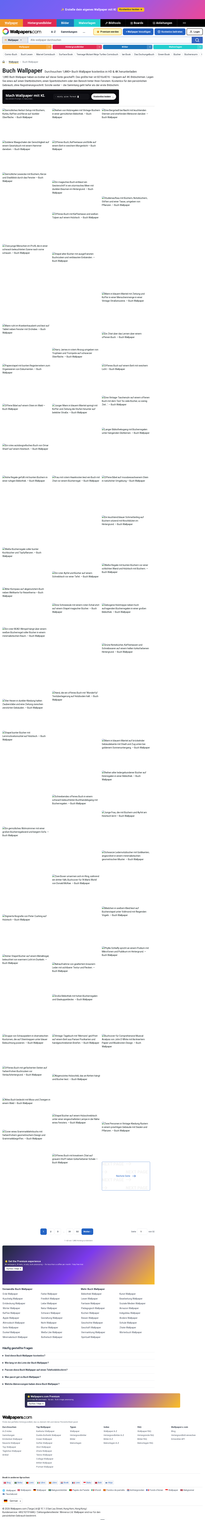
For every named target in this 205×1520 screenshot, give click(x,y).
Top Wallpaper (9, 1447)
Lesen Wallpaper (89, 1298)
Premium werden (109, 31)
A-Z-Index (7, 1431)
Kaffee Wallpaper (11, 1313)
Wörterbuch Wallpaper (130, 1332)
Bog (9, 1482)
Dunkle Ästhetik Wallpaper (48, 1435)
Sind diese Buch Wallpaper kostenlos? (25, 1355)
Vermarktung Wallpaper (93, 1332)
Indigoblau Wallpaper (129, 1313)
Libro (42, 1482)
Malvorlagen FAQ (145, 1443)
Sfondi (98, 1490)
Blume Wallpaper (49, 1327)
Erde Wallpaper (10, 1294)
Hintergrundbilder (40, 23)
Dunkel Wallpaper (11, 1332)
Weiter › (87, 1231)
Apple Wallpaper (11, 1318)
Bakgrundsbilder (59, 1490)
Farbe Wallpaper (49, 1294)
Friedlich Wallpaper (50, 1298)
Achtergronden (137, 1490)
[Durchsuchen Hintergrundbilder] (99, 47)
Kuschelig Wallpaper (13, 1298)
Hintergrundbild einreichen (183, 1435)
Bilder (65, 23)
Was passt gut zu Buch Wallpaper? (23, 1377)
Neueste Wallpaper (11, 1443)
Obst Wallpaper (43, 1447)
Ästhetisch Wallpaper (51, 1337)
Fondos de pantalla (116, 1490)
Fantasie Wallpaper (90, 1303)
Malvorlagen (87, 23)
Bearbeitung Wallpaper (131, 1298)
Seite (133, 1231)
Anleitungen (164, 23)
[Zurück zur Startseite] (21, 32)
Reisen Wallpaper (90, 1318)
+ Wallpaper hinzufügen (138, 31)
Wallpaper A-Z (110, 1431)
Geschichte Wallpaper (92, 1322)
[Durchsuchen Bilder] (149, 47)
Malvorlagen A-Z (111, 1443)
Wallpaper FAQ (144, 1431)
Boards (138, 23)
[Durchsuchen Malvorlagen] (200, 47)
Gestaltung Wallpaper (52, 1318)
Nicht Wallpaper (49, 1322)
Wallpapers (25, 1490)
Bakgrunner (189, 1490)
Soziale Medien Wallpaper (132, 1303)
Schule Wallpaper (128, 1322)
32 (77, 1231)
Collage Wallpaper (44, 1459)
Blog (173, 1431)
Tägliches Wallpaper (11, 1451)
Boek (66, 1482)
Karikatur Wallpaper (45, 1431)
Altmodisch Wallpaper (14, 1322)
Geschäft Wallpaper (91, 1327)
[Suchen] (197, 40)
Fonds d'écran (156, 1490)
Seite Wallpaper (11, 1327)
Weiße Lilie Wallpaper (51, 1332)
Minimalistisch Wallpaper (15, 1337)
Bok (100, 1482)
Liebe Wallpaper (49, 1303)
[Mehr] (184, 23)
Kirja (110, 1482)
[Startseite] (3, 61)
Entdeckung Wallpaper (14, 1303)
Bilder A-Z (108, 1439)
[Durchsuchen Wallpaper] (49, 47)
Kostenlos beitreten (171, 31)
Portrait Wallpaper (44, 1467)
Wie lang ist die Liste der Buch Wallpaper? (27, 1363)
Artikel (5, 1455)
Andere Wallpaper (128, 1318)
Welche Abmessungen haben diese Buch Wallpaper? (32, 1384)
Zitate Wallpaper (127, 1327)
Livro (31, 1482)
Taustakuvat (11, 1494)
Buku (88, 1482)
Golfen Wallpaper (44, 1443)
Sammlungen (69, 31)
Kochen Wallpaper (90, 1313)
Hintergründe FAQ (145, 1435)
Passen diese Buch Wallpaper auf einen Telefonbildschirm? (36, 1370)
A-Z (53, 31)
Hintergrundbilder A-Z (114, 1435)
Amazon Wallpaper (129, 1308)
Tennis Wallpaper (44, 1455)
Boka (19, 1482)
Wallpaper (11, 23)
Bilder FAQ (142, 1439)
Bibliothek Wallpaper (91, 1294)
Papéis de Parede (81, 1490)
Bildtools (115, 23)
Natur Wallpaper (49, 1308)
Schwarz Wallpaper (51, 1313)
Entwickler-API (178, 1439)
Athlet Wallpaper (44, 1463)
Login (197, 31)
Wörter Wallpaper (11, 1308)
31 (70, 1231)
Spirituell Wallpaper (91, 1337)
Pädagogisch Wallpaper (93, 1308)
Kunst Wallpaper (127, 1294)
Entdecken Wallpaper (12, 1439)
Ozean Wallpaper (44, 1439)
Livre (77, 1482)
